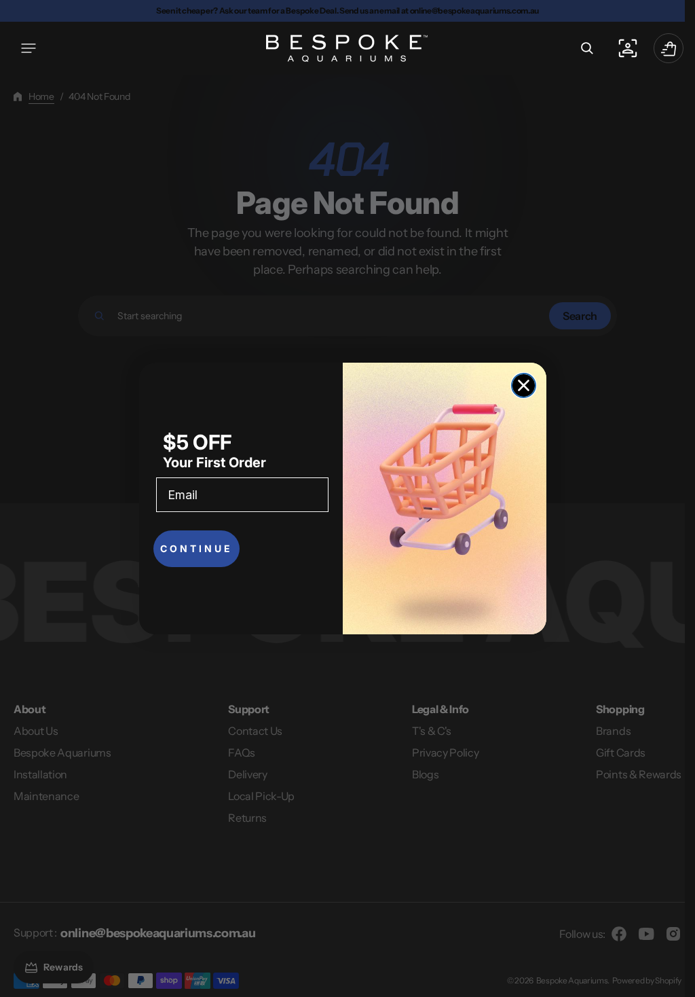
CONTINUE (196, 548)
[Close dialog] (524, 385)
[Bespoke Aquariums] (342, 48)
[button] (28, 48)
